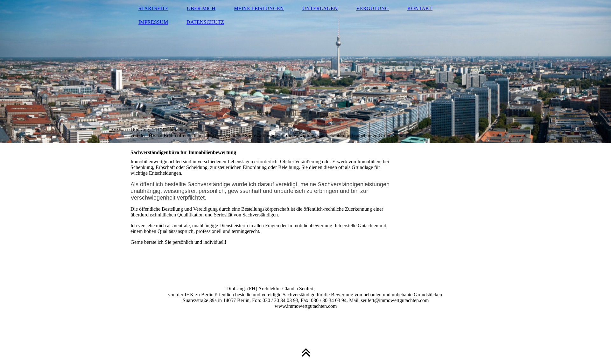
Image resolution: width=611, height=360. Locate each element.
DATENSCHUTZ (205, 22)
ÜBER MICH (201, 8)
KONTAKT (419, 8)
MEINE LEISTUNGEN (259, 8)
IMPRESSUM (153, 22)
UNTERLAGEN (320, 8)
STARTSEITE (153, 8)
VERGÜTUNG (372, 8)
